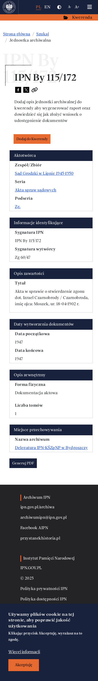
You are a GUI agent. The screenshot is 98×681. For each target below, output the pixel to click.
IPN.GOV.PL (31, 568)
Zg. (18, 207)
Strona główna (16, 34)
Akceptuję (23, 665)
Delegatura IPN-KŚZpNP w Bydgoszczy (51, 448)
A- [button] (69, 6)
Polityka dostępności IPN (43, 599)
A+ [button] (77, 7)
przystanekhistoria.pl (40, 538)
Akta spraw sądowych (35, 190)
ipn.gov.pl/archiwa (37, 507)
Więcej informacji (24, 652)
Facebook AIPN (34, 528)
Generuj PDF (23, 463)
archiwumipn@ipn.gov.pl (43, 517)
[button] (59, 7)
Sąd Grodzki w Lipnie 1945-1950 (44, 173)
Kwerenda (82, 17)
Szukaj (42, 34)
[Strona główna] (9, 7)
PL (38, 7)
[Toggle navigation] (89, 7)
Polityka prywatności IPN (44, 589)
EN (47, 7)
